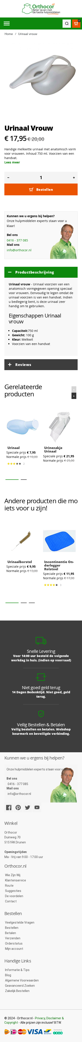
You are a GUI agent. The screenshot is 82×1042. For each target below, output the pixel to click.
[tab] (41, 272)
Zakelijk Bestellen (17, 991)
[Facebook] (8, 807)
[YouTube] (37, 807)
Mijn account (14, 948)
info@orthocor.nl (19, 250)
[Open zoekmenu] (67, 23)
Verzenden (12, 938)
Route (9, 885)
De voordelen (14, 896)
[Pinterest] (18, 807)
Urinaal (13, 447)
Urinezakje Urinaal (53, 449)
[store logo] (41, 9)
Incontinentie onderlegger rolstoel (59, 565)
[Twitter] (27, 807)
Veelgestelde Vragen (19, 922)
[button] (12, 479)
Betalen (10, 933)
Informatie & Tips (17, 970)
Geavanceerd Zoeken (20, 985)
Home (9, 34)
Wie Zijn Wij (12, 875)
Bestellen (11, 927)
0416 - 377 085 (17, 240)
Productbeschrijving (34, 272)
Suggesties (13, 891)
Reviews (23, 364)
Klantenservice (15, 880)
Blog (8, 975)
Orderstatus (14, 943)
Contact (11, 901)
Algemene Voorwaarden (22, 980)
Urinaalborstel (19, 562)
